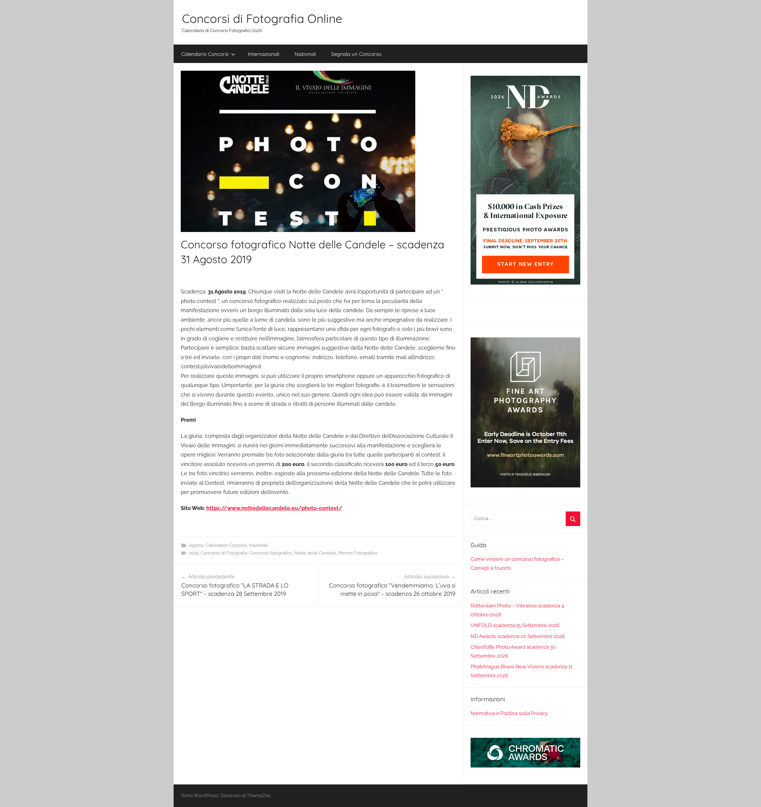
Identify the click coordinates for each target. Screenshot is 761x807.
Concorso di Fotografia (224, 553)
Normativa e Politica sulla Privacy (509, 713)
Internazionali (263, 54)
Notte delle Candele (315, 553)
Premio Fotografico (358, 553)
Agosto (196, 545)
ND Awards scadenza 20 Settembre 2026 (518, 636)
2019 (194, 553)
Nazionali (305, 54)
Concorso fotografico (270, 553)
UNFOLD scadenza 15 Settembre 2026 (515, 625)
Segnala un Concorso (356, 54)
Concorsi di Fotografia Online (262, 18)
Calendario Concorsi (205, 54)
